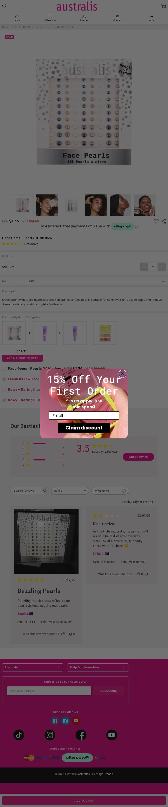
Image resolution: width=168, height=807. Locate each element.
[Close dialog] (122, 373)
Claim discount (84, 427)
